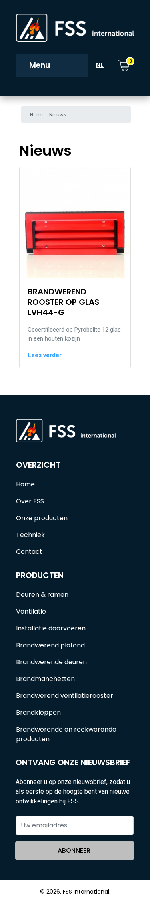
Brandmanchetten (45, 678)
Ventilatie (31, 611)
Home (37, 114)
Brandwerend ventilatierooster (64, 695)
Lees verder (45, 355)
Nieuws (57, 114)
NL (100, 64)
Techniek (30, 534)
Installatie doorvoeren (51, 628)
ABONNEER (74, 850)
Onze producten (42, 518)
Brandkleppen (38, 712)
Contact (29, 551)
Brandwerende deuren (51, 662)
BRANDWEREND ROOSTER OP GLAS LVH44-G (63, 302)
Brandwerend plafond (50, 645)
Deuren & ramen (42, 594)
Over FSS (30, 501)
